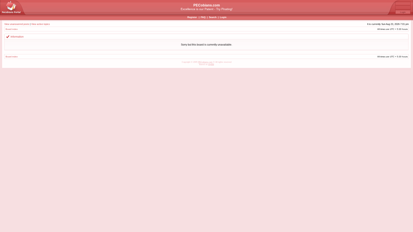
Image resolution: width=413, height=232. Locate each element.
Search (213, 17)
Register (192, 17)
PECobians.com (205, 62)
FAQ (203, 17)
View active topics (40, 24)
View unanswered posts (16, 24)
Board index (12, 29)
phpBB (211, 64)
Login (223, 17)
